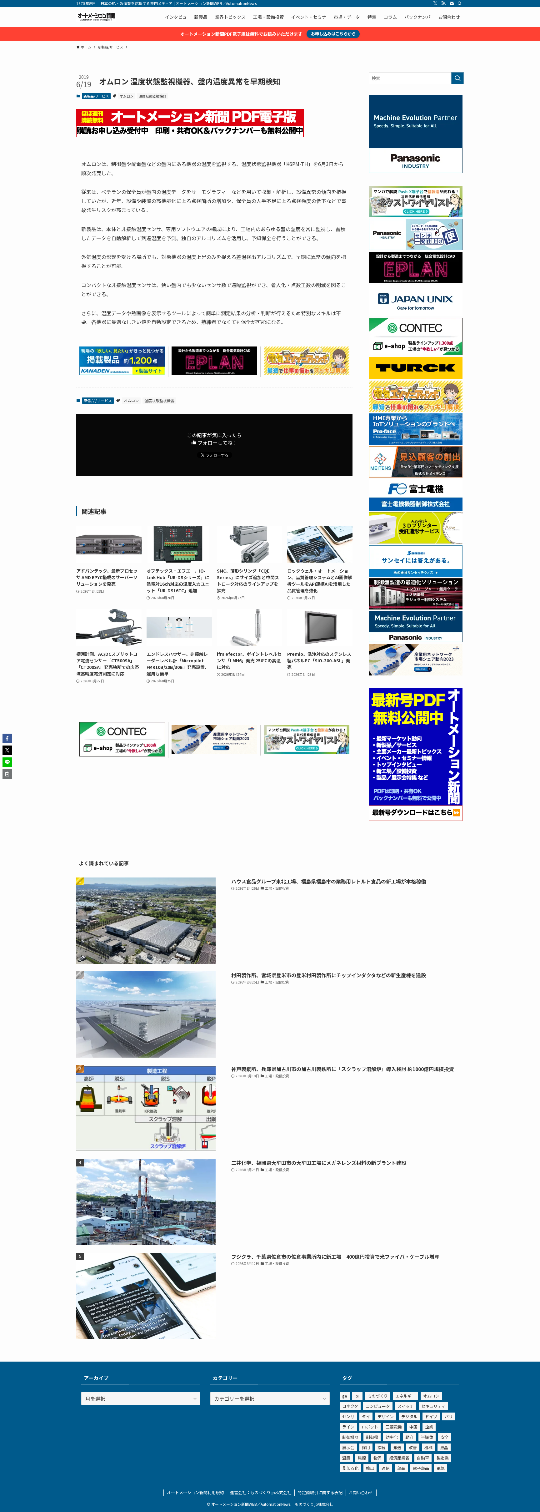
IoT (357, 1396)
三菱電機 (394, 1427)
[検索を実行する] (457, 78)
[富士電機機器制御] (415, 509)
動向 (409, 1437)
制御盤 (372, 1437)
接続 (382, 1447)
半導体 (427, 1437)
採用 (366, 1447)
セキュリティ (433, 1406)
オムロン (126, 96)
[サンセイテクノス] (415, 575)
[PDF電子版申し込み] (190, 135)
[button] (7, 738)
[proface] (415, 443)
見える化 (350, 1468)
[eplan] (214, 373)
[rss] (443, 3)
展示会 (348, 1447)
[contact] (452, 3)
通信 (386, 1468)
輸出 (370, 1468)
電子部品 (421, 1468)
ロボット (370, 1427)
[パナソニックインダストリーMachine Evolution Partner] (415, 640)
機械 (428, 1447)
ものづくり (378, 1396)
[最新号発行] (415, 819)
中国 (413, 1427)
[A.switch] (415, 542)
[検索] (460, 3)
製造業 (443, 1458)
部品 (401, 1468)
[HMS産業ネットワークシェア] (214, 751)
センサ (348, 1416)
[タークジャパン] (415, 377)
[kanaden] (122, 373)
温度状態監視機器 (152, 96)
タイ (366, 1416)
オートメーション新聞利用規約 (195, 1492)
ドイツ (431, 1416)
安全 (445, 1437)
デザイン (386, 1416)
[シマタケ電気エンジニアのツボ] (306, 373)
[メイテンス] (415, 476)
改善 (413, 1447)
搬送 (397, 1447)
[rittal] (415, 607)
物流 (377, 1458)
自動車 (423, 1458)
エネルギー (405, 1396)
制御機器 (350, 1437)
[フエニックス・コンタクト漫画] (306, 751)
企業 (429, 1427)
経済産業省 (399, 1458)
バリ (449, 1416)
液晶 (444, 1447)
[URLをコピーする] (7, 774)
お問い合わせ (361, 1492)
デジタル (409, 1416)
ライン (348, 1427)
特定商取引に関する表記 (320, 1492)
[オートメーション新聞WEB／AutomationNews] (96, 17)
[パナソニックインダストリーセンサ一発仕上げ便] (415, 248)
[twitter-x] (435, 3)
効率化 (392, 1437)
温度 (346, 1458)
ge (344, 1396)
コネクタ (350, 1406)
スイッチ (406, 1406)
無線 (362, 1458)
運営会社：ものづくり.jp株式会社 (260, 1492)
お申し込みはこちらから (333, 34)
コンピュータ (378, 1406)
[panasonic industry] (415, 171)
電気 (441, 1468)
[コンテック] (122, 754)
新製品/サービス (96, 96)
